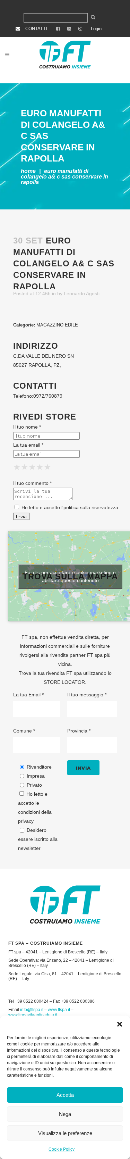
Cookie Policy (62, 1149)
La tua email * (28, 445)
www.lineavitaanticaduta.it (32, 1014)
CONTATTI (36, 28)
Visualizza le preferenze (65, 1133)
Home (28, 171)
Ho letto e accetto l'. (70, 507)
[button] (119, 1024)
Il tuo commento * (32, 483)
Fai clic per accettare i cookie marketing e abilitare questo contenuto (70, 576)
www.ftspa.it (59, 1009)
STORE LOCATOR (64, 682)
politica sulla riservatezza (90, 507)
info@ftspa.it (31, 1009)
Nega (65, 1114)
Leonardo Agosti (81, 293)
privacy (26, 821)
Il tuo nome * (27, 427)
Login (96, 28)
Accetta (65, 1095)
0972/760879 (47, 396)
